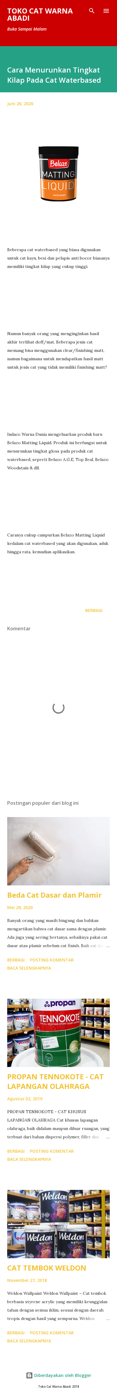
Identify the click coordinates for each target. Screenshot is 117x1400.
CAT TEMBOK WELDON (46, 1268)
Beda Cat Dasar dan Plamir (54, 895)
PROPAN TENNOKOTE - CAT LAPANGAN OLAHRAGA (55, 1081)
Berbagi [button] (94, 610)
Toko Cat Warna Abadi (40, 14)
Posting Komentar (52, 960)
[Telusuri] (91, 10)
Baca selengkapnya (29, 968)
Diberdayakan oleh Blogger (62, 1375)
